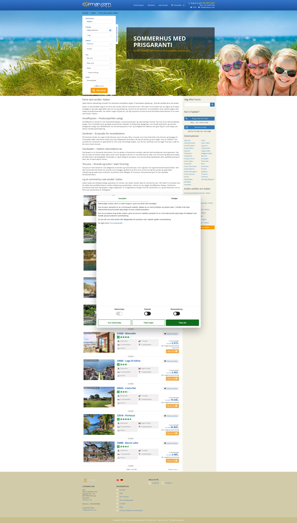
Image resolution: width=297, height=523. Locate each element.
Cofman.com (87, 500)
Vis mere (130, 329)
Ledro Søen (205, 143)
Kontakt (122, 490)
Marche (204, 156)
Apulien (187, 151)
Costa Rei (187, 164)
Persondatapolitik (126, 500)
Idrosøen (187, 182)
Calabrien (188, 153)
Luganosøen (206, 151)
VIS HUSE (100, 90)
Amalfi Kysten (189, 145)
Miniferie (151, 5)
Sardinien (205, 166)
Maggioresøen (206, 153)
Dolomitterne (189, 169)
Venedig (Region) (207, 179)
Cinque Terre (189, 158)
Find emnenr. (139, 5)
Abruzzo (187, 140)
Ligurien (204, 145)
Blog (121, 507)
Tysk (122, 480)
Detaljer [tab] (174, 198)
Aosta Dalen (189, 148)
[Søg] (212, 105)
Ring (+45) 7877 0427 (200, 118)
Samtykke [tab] (122, 198)
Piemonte (204, 161)
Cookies (122, 503)
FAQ (121, 493)
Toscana (204, 174)
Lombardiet (205, 148)
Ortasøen (204, 158)
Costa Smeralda (190, 166)
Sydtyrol (204, 171)
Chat (194, 7)
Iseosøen (187, 184)
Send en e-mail (200, 127)
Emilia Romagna (190, 171)
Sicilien (204, 169)
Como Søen (188, 161)
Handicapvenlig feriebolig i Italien (197, 193)
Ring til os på (203, 3)
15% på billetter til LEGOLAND (131, 510)
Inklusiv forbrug (93, 73)
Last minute (163, 5)
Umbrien (204, 177)
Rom (203, 164)
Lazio (203, 140)
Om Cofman (124, 497)
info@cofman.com (208, 7)
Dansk (117, 480)
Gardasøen (188, 179)
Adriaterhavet (189, 143)
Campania (188, 156)
